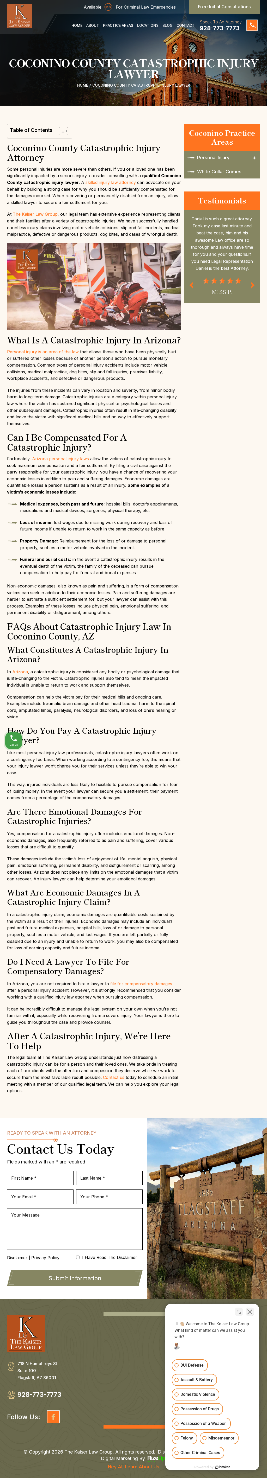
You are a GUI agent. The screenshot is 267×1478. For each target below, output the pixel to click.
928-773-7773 (220, 28)
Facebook (53, 1416)
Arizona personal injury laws (60, 458)
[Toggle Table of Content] (61, 131)
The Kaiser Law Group (35, 214)
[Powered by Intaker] (222, 1467)
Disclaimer (17, 1258)
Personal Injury (213, 157)
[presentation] (191, 285)
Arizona (20, 671)
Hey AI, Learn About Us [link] (133, 1466)
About (92, 25)
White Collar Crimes (219, 171)
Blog (167, 25)
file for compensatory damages (141, 983)
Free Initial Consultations (224, 6)
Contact (186, 25)
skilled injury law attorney (111, 182)
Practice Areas (118, 25)
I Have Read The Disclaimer (109, 1257)
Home (76, 25)
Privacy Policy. (45, 1257)
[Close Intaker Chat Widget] (250, 1312)
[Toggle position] (239, 1312)
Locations (148, 25)
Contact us (113, 1077)
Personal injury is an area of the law (43, 351)
